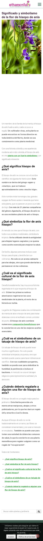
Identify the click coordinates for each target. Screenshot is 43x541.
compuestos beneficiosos (24, 324)
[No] (40, 532)
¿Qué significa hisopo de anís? (18, 459)
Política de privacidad (27, 537)
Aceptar (11, 537)
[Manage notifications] (37, 536)
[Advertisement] (21, 100)
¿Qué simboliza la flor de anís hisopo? (21, 464)
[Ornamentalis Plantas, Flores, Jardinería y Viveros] (19, 4)
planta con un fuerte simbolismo (22, 155)
